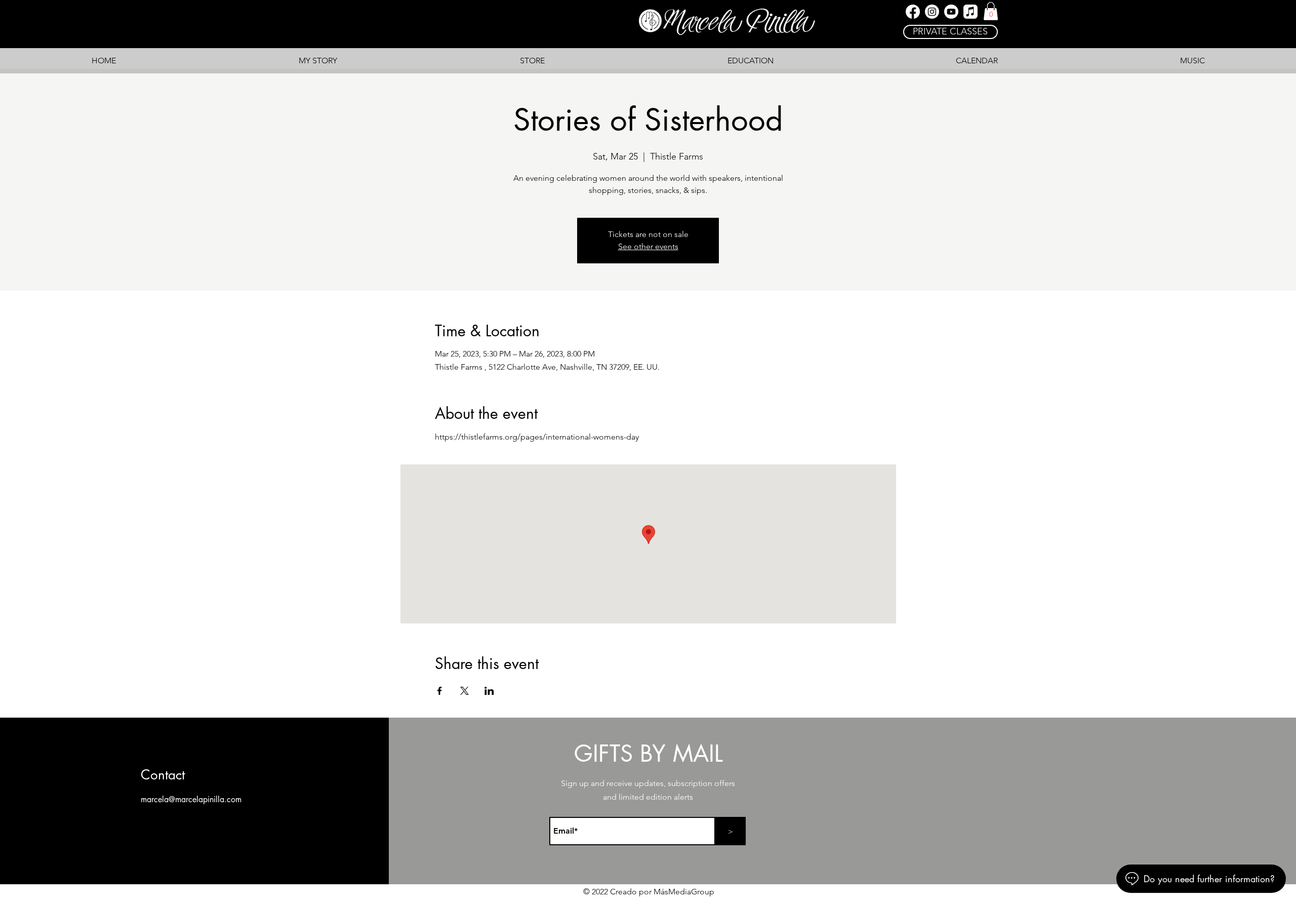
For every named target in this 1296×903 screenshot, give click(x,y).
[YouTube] (951, 12)
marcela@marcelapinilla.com (191, 799)
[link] (990, 11)
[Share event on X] (464, 691)
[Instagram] (932, 12)
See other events (648, 246)
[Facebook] (913, 12)
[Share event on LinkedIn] (489, 691)
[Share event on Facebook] (439, 691)
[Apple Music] (970, 12)
